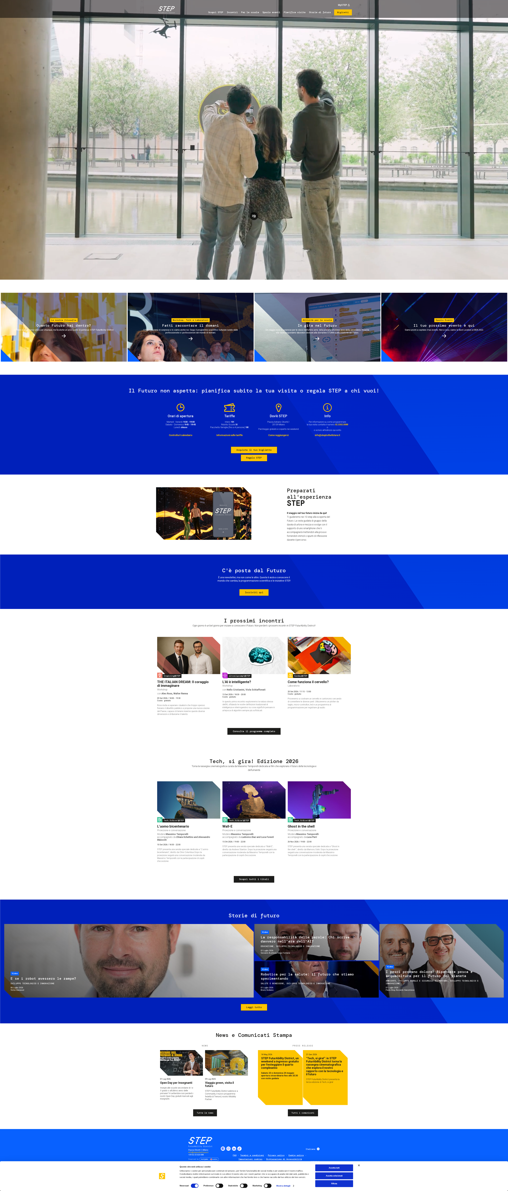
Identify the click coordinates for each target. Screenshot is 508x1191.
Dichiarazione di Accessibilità (284, 1159)
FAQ (234, 1155)
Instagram (228, 1149)
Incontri (232, 12)
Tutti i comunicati (302, 1112)
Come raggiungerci (278, 435)
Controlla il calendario (180, 435)
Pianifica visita (294, 12)
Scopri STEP (215, 12)
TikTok (239, 1149)
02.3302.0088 (341, 424)
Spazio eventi (271, 12)
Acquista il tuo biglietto (254, 450)
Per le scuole (250, 12)
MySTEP (342, 5)
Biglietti (343, 12)
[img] (166, 10)
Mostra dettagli (283, 1186)
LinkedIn (234, 1149)
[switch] (219, 1186)
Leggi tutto (254, 1007)
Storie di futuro (320, 12)
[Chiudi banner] (359, 1165)
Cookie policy (296, 1155)
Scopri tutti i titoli (254, 879)
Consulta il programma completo (254, 731)
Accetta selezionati (334, 1176)
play (254, 216)
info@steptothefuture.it (327, 435)
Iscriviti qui (254, 592)
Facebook (223, 1149)
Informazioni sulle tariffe (229, 435)
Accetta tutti (334, 1168)
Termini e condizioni (252, 1155)
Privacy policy (276, 1155)
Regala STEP (254, 457)
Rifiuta (334, 1183)
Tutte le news (205, 1112)
